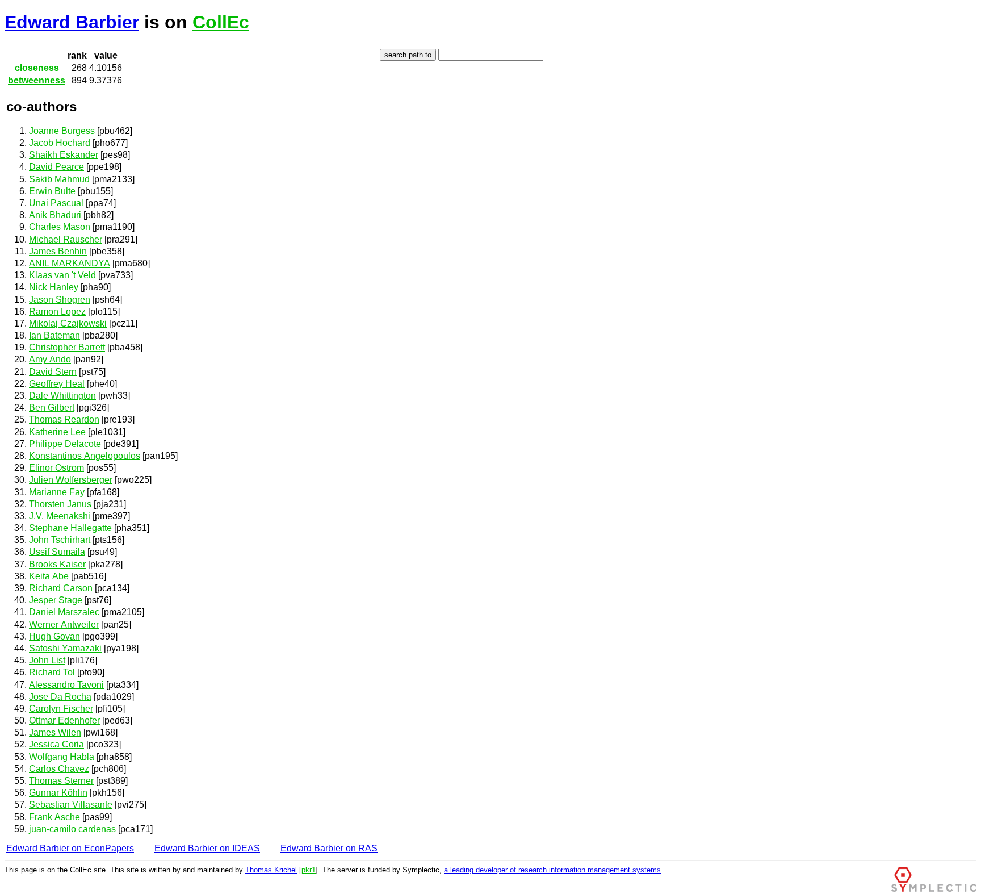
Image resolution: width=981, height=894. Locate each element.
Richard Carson (61, 588)
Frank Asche (54, 817)
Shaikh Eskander (63, 155)
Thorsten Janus (60, 504)
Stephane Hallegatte (70, 528)
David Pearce (56, 167)
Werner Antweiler (64, 624)
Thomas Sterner (61, 781)
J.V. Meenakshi (59, 516)
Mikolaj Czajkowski (68, 323)
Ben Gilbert (51, 407)
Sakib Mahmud (59, 179)
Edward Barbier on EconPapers (70, 848)
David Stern (53, 372)
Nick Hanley (53, 287)
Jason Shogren (59, 299)
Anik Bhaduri (55, 215)
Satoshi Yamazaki (65, 648)
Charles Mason (59, 227)
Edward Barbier (72, 22)
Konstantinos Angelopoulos (84, 456)
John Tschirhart (59, 540)
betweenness (36, 80)
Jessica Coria (56, 744)
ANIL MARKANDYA (69, 263)
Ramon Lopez (57, 311)
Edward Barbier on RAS (329, 848)
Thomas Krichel (271, 870)
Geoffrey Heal (57, 383)
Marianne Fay (57, 492)
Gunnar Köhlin (58, 792)
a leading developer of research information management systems (552, 870)
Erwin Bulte (52, 191)
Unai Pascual (56, 203)
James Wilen (55, 732)
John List (47, 660)
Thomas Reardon (64, 419)
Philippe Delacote (65, 444)
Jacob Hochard (59, 143)
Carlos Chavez (59, 769)
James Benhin (58, 251)
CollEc (220, 22)
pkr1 (308, 870)
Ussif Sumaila (57, 552)
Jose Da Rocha (60, 696)
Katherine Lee (57, 432)
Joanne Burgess (62, 131)
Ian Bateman (54, 335)
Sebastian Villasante (70, 804)
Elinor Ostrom (56, 468)
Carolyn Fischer (61, 708)
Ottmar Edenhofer (64, 720)
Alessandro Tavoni (66, 685)
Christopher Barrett (67, 347)
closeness (37, 68)
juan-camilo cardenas (72, 829)
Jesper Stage (55, 600)
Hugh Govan (54, 636)
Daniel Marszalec (64, 612)
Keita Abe (49, 576)
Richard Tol (52, 672)
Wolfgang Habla (61, 757)
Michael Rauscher (65, 239)
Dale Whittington (62, 395)
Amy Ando (50, 359)
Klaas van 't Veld (62, 275)
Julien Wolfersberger (70, 479)
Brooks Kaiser (57, 564)
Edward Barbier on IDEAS (207, 848)
